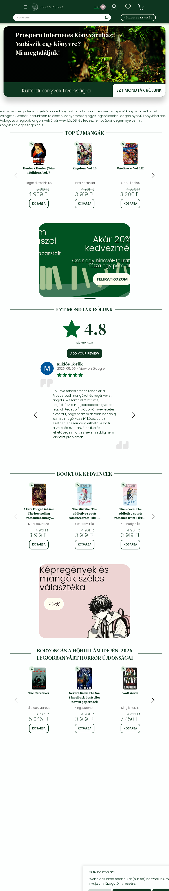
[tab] (78, 298)
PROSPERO (52, 7)
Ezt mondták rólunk (139, 90)
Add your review (84, 353)
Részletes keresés (138, 17)
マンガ (54, 604)
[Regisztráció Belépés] (115, 7)
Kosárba (39, 204)
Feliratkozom (90, 279)
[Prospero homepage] (34, 7)
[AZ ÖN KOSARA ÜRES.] (141, 7)
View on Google (92, 368)
